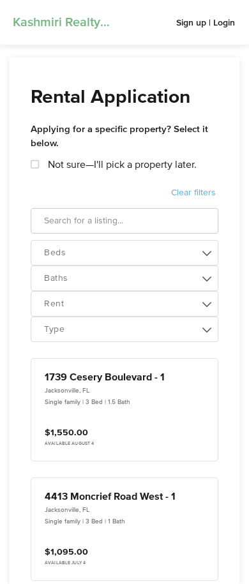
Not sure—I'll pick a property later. (121, 165)
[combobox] (124, 253)
